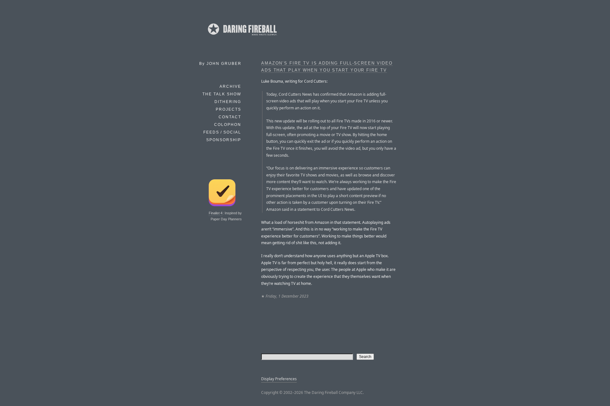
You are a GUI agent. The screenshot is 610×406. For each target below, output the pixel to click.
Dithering (227, 102)
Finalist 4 (215, 213)
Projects (228, 109)
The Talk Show (221, 94)
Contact (230, 117)
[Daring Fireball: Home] (242, 36)
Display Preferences (279, 379)
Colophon (227, 124)
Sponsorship (223, 140)
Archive (230, 86)
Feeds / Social (222, 132)
